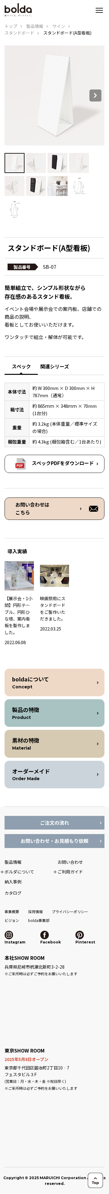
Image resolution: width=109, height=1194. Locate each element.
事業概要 (12, 911)
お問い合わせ (70, 862)
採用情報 (35, 911)
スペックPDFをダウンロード (63, 463)
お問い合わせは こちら (32, 508)
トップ (11, 26)
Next (95, 95)
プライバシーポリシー (70, 911)
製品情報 (34, 26)
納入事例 (13, 882)
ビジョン (12, 920)
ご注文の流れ (54, 822)
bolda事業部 (38, 920)
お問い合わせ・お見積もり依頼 (54, 840)
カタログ (13, 893)
